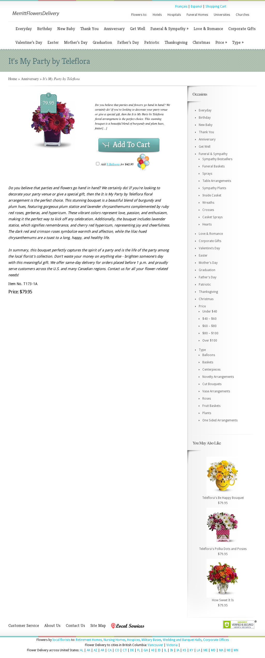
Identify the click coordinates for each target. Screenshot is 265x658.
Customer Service (23, 625)
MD (213, 650)
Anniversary (114, 28)
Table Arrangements (216, 181)
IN (171, 650)
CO (117, 650)
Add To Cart (131, 145)
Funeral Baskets (213, 166)
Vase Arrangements (216, 391)
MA (221, 650)
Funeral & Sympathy (169, 28)
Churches (242, 15)
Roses (206, 398)
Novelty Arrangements (218, 377)
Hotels (157, 15)
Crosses (208, 210)
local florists (61, 640)
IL (165, 650)
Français (181, 6)
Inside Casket (211, 195)
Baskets (207, 362)
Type (238, 42)
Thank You (89, 28)
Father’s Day (128, 42)
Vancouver (155, 645)
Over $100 (209, 340)
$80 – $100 (210, 333)
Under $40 (209, 311)
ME (205, 650)
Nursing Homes (115, 640)
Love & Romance (208, 28)
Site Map (98, 625)
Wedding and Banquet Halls (182, 640)
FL (138, 650)
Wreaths (208, 202)
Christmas (201, 42)
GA (146, 650)
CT (125, 650)
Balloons (208, 355)
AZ (95, 650)
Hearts (207, 224)
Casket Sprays (212, 217)
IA (177, 650)
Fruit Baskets (211, 406)
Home (12, 78)
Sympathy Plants (214, 188)
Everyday (24, 28)
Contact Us (75, 625)
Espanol (196, 6)
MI (228, 650)
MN (236, 650)
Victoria (172, 645)
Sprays (207, 173)
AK (88, 650)
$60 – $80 (209, 326)
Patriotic (151, 42)
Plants (206, 413)
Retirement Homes (89, 640)
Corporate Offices (216, 640)
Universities (222, 15)
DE (132, 650)
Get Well (137, 28)
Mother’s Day (75, 42)
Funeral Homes (197, 15)
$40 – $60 (209, 319)
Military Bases (151, 640)
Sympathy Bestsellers (217, 159)
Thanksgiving (176, 42)
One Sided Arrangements (220, 420)
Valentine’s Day (29, 42)
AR (102, 650)
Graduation (102, 42)
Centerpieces (211, 369)
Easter (53, 42)
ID (159, 650)
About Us (52, 625)
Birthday (44, 28)
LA (198, 650)
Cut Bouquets (212, 384)
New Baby (66, 28)
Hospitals (174, 15)
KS (184, 650)
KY (191, 650)
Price (221, 42)
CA (110, 650)
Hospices (133, 640)
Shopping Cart (215, 6)
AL (81, 650)
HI (152, 650)
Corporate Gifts (242, 28)
